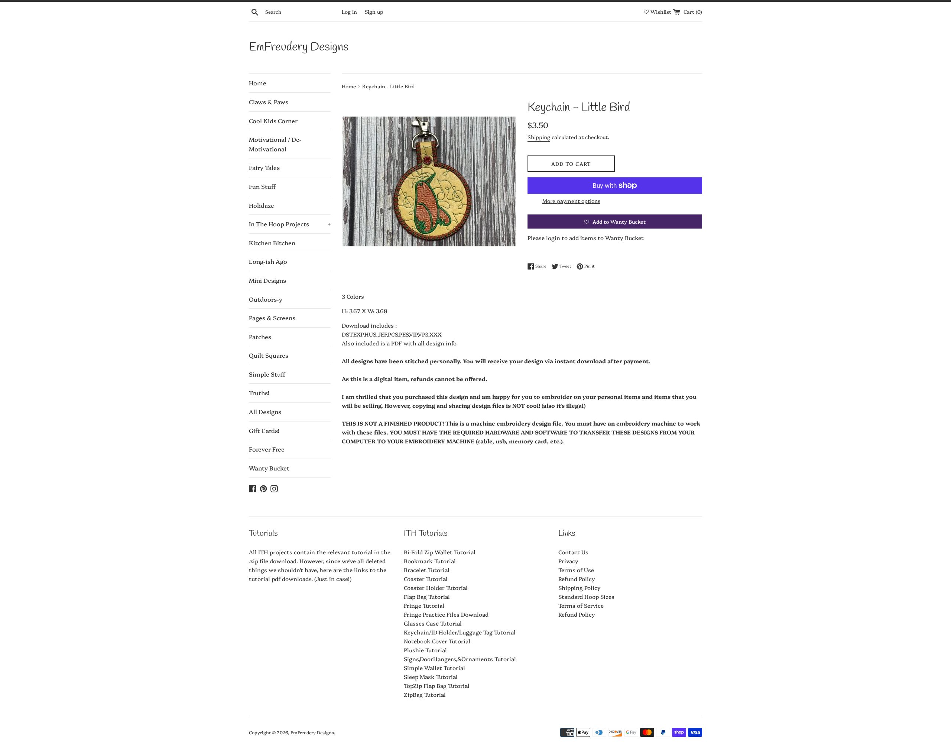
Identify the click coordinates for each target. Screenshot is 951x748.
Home (257, 83)
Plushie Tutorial (425, 650)
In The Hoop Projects (290, 224)
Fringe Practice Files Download (446, 614)
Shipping (539, 137)
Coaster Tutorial (426, 579)
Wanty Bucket (269, 468)
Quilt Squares (268, 355)
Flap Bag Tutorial (427, 596)
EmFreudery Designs (298, 47)
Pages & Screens (272, 318)
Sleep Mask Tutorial (431, 676)
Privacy (568, 561)
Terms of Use (576, 570)
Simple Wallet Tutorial (434, 668)
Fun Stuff (262, 186)
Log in (349, 11)
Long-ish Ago (268, 261)
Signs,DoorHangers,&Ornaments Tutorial (460, 659)
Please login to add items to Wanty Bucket (586, 238)
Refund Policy (576, 579)
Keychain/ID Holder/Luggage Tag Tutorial (460, 632)
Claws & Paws (268, 102)
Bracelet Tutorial (426, 570)
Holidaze (261, 205)
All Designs (265, 411)
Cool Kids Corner (273, 121)
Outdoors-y (265, 299)
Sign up (374, 11)
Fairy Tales (264, 167)
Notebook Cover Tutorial (437, 641)
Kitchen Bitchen (272, 243)
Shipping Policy (579, 587)
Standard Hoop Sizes (586, 596)
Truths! (259, 392)
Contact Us (573, 552)
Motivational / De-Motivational (275, 144)
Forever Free (267, 449)
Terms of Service (581, 605)
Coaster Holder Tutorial (436, 587)
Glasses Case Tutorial (433, 623)
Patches (260, 336)
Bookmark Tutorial (430, 561)
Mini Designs (267, 280)
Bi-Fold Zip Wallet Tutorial (440, 552)
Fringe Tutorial (424, 605)
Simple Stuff (267, 374)
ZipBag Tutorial (425, 694)
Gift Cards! (264, 430)
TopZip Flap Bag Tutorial (437, 685)
